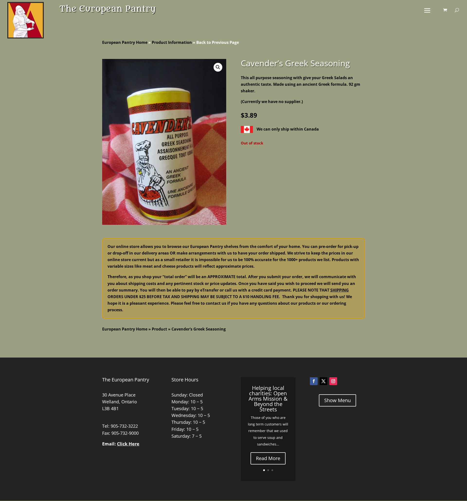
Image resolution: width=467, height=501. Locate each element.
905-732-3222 (124, 426)
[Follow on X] (323, 381)
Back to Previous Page (217, 42)
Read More (268, 458)
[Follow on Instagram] (333, 381)
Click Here (128, 444)
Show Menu (337, 400)
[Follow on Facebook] (314, 381)
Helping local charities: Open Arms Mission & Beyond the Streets (268, 398)
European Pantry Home (124, 42)
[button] (218, 67)
